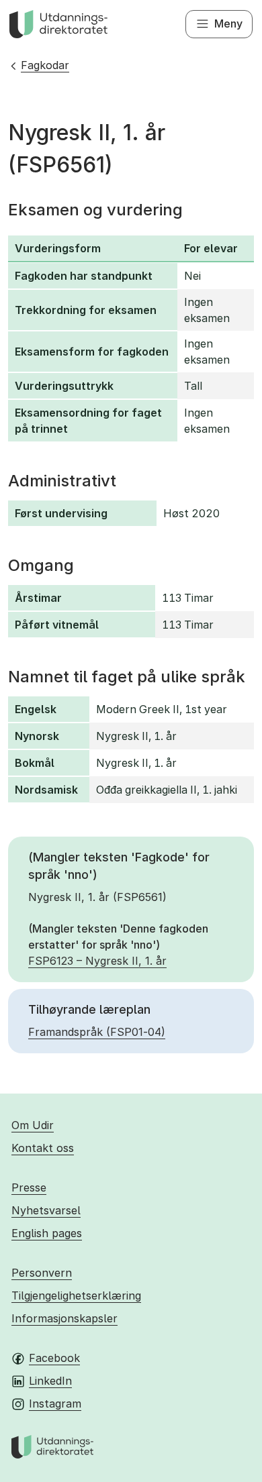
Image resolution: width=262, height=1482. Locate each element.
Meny (228, 23)
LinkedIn (50, 1380)
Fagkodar (45, 65)
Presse (28, 1187)
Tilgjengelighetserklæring (76, 1295)
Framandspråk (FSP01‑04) (96, 1032)
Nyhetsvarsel (46, 1210)
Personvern (41, 1272)
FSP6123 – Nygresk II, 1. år (97, 960)
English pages (46, 1233)
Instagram (55, 1403)
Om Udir (32, 1125)
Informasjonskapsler (64, 1318)
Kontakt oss (42, 1148)
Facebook (54, 1358)
